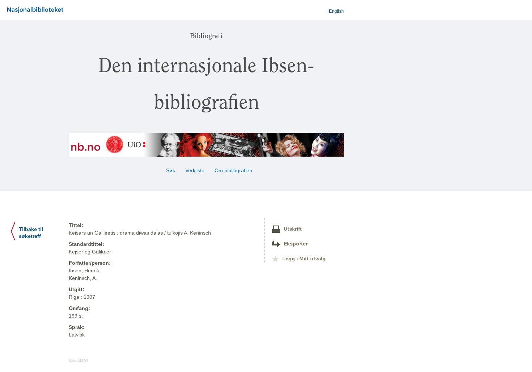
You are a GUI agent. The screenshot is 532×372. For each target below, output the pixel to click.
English (336, 11)
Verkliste (195, 170)
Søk (171, 170)
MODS (83, 361)
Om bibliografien (234, 170)
